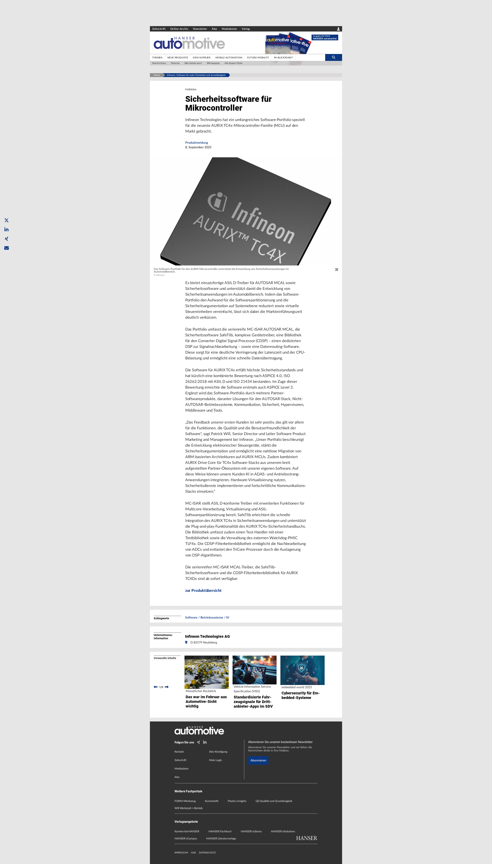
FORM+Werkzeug (185, 801)
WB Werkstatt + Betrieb (189, 808)
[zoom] (336, 269)
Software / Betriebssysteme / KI (207, 617)
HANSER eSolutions (283, 831)
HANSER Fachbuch (220, 831)
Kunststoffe (212, 801)
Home (157, 75)
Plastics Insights (237, 801)
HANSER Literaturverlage (221, 838)
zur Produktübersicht (203, 591)
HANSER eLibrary (251, 831)
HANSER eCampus (186, 838)
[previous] (156, 687)
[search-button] (333, 57)
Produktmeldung (196, 142)
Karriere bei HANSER (187, 831)
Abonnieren (258, 760)
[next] (167, 687)
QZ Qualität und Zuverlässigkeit (274, 801)
